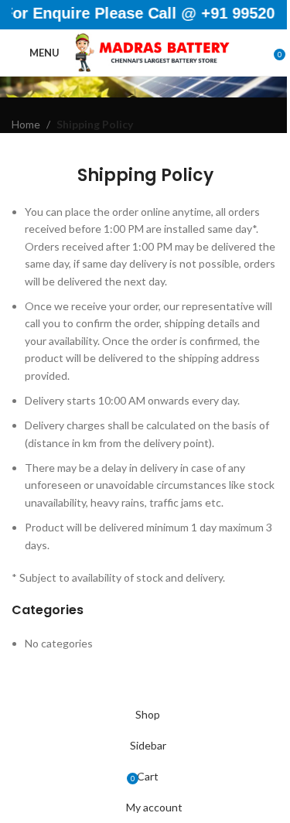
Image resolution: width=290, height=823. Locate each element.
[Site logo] (152, 51)
